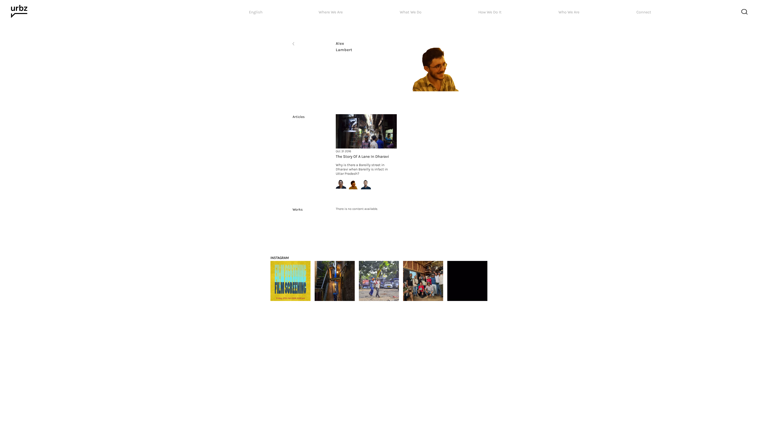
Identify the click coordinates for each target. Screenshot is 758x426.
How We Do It (490, 12)
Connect (643, 12)
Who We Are (568, 12)
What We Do (410, 12)
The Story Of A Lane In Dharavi (362, 156)
